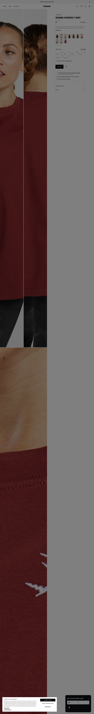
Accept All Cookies (47, 700)
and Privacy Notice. (7, 709)
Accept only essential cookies (47, 703)
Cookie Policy (6, 708)
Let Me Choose (48, 706)
